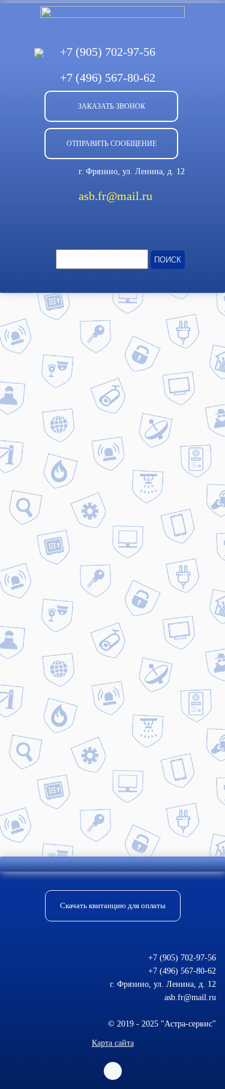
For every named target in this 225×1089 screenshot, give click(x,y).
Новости (68, 310)
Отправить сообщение (112, 143)
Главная (23, 310)
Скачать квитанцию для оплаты (113, 905)
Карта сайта (113, 1043)
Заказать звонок (111, 106)
